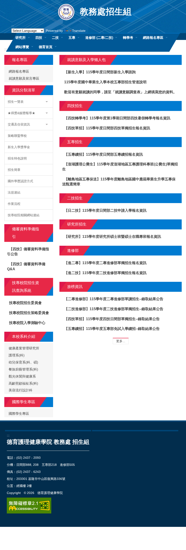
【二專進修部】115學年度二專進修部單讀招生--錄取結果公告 (113, 299)
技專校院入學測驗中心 (27, 323)
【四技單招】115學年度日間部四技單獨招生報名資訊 (107, 128)
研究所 (20, 37)
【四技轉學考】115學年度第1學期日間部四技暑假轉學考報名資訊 (117, 118)
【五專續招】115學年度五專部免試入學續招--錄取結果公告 (112, 329)
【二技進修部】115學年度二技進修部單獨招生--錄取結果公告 (113, 309)
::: (12, 26)
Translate (79, 30)
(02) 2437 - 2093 (28, 457)
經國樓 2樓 (24, 486)
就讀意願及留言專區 (24, 78)
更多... (120, 341)
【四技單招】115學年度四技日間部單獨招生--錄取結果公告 (112, 319)
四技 (38, 37)
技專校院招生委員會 (25, 303)
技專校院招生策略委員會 (29, 313)
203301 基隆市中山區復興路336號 (40, 479)
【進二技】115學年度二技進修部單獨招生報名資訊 (105, 273)
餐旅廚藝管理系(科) (23, 369)
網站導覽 (22, 47)
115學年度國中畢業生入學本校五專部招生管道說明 (105, 82)
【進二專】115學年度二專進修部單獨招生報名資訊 (105, 263)
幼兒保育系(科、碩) (23, 362)
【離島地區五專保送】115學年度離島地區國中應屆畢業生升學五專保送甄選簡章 (119, 181)
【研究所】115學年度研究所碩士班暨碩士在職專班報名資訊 (112, 236)
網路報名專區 (153, 37)
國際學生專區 (19, 413)
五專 (72, 37)
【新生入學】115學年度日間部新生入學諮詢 (100, 72)
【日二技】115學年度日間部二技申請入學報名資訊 (105, 210)
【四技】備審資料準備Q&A (26, 266)
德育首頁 (45, 47)
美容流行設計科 (20, 390)
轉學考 (128, 37)
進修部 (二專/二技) (99, 37)
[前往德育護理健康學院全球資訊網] (66, 12)
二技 (55, 37)
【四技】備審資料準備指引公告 (28, 251)
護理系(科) (16, 355)
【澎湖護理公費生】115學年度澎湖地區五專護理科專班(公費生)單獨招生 (120, 166)
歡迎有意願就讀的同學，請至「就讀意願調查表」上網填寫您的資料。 (120, 92)
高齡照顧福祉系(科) (23, 383)
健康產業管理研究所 (24, 348)
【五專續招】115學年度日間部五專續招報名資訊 (103, 154)
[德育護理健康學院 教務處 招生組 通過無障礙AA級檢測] (29, 505)
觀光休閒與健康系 (22, 376)
